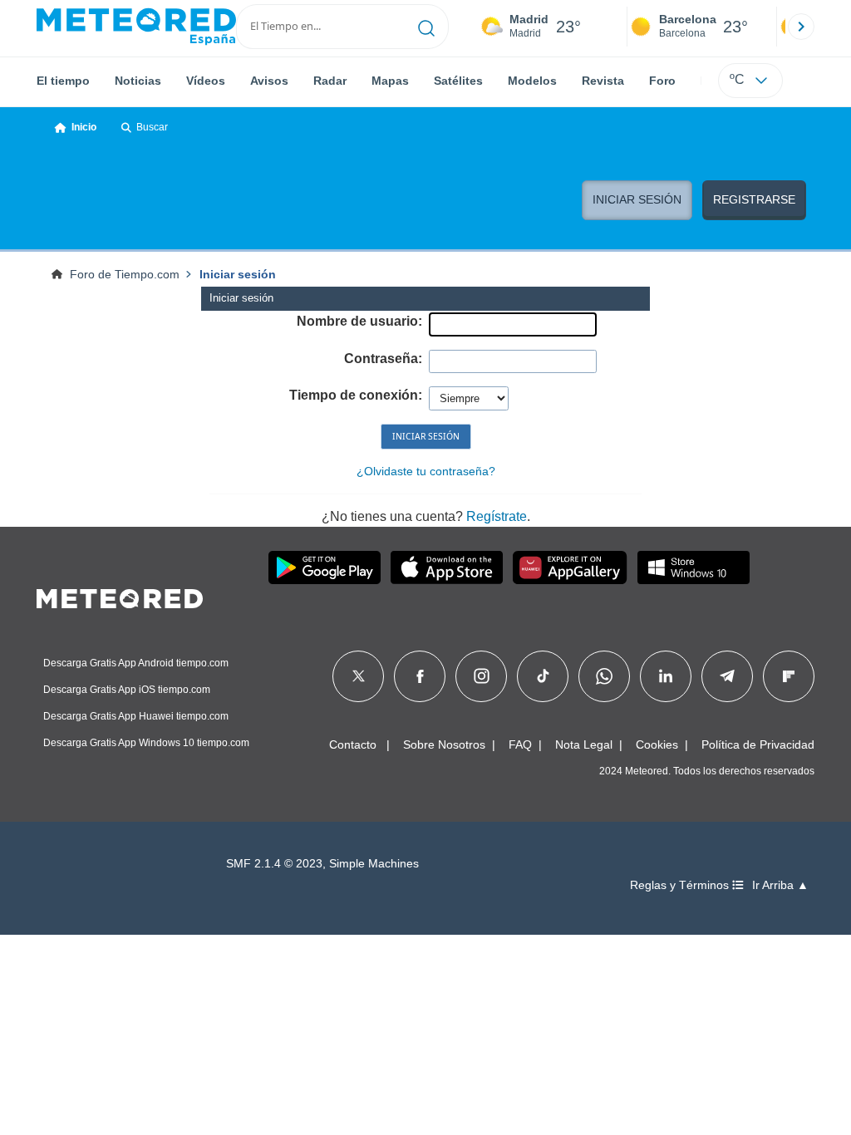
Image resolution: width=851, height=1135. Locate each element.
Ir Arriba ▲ (780, 885)
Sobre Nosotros (444, 744)
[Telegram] (727, 676)
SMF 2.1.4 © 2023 (274, 863)
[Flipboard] (788, 676)
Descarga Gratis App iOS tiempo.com (126, 689)
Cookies (657, 744)
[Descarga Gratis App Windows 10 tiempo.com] (693, 567)
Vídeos (205, 80)
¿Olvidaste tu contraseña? (426, 471)
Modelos (532, 80)
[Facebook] (420, 676)
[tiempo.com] (136, 26)
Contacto (352, 744)
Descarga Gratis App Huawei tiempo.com (136, 716)
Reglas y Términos (681, 885)
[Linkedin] (665, 676)
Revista (603, 80)
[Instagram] (481, 676)
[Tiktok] (543, 676)
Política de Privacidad (757, 744)
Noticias (138, 80)
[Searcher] (427, 26)
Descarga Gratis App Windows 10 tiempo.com (146, 743)
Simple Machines (374, 863)
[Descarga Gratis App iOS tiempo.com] (447, 567)
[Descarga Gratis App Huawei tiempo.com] (570, 567)
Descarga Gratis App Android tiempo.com (136, 663)
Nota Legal (583, 744)
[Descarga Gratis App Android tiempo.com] (324, 567)
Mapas (390, 80)
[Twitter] (358, 676)
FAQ (520, 744)
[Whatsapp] (604, 676)
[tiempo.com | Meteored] (120, 595)
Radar (330, 80)
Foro (662, 80)
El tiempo (63, 80)
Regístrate (496, 516)
